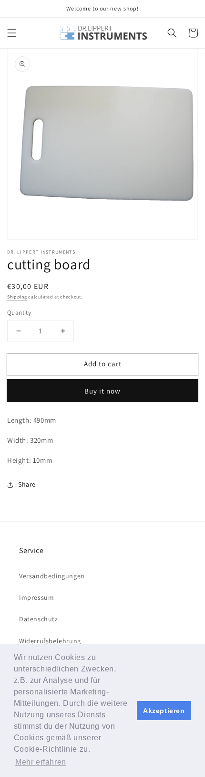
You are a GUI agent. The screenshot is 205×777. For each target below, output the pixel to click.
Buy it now (102, 390)
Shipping (17, 297)
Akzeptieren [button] (164, 710)
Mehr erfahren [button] (40, 762)
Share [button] (27, 484)
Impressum (36, 597)
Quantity (19, 313)
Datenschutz (38, 619)
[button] (11, 32)
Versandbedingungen (52, 576)
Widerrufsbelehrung (50, 641)
